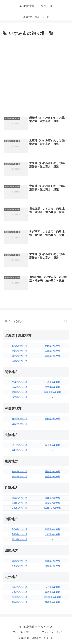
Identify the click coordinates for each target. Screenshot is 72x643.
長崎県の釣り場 (19, 597)
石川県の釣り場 (19, 450)
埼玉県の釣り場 (19, 397)
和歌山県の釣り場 (52, 508)
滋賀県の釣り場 (19, 498)
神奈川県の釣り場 (52, 392)
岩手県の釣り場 (19, 356)
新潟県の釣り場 (19, 418)
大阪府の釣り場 (19, 508)
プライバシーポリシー (53, 632)
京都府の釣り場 (19, 503)
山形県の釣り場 (52, 350)
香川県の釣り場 (19, 566)
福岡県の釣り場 (19, 587)
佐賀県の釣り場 (19, 592)
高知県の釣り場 (52, 566)
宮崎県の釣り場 (52, 592)
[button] (66, 321)
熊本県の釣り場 (19, 602)
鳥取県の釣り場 (19, 529)
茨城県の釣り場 (19, 382)
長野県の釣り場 (52, 418)
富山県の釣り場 (19, 445)
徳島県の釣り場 (19, 560)
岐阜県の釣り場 (19, 471)
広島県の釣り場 (52, 529)
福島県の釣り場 (52, 356)
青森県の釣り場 (19, 350)
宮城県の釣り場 (19, 361)
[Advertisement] (36, 75)
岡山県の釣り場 (19, 539)
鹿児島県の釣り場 (52, 597)
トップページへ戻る (18, 632)
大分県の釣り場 (52, 587)
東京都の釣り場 (52, 387)
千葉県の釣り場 (52, 382)
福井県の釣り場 (52, 445)
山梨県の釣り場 (19, 423)
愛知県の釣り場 (52, 471)
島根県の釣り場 (19, 534)
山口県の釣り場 (52, 534)
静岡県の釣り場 (19, 476)
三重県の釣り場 (52, 476)
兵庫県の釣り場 (52, 498)
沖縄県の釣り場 (52, 602)
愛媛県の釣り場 (52, 560)
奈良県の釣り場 (52, 503)
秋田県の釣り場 (52, 345)
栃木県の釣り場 (19, 387)
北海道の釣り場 (19, 345)
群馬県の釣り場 (19, 392)
